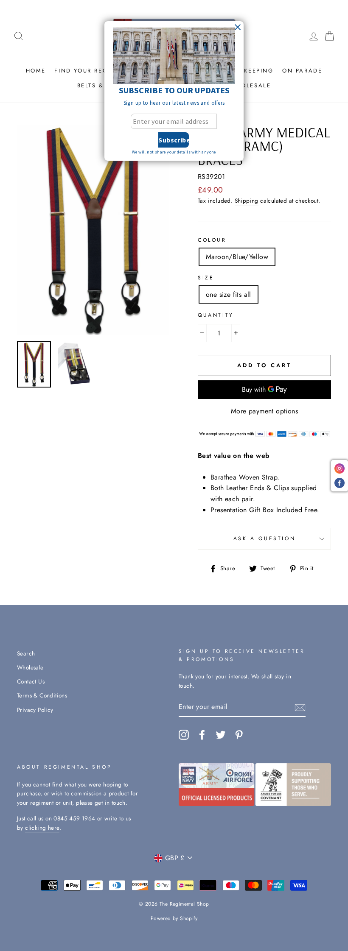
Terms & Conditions (42, 695)
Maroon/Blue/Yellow (237, 257)
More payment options (264, 411)
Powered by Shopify (174, 918)
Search (26, 653)
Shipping (246, 200)
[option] (93, 230)
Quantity (216, 315)
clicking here (42, 827)
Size (206, 278)
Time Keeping (249, 71)
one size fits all (228, 294)
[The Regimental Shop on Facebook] (202, 735)
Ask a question (264, 538)
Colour (212, 240)
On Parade (302, 71)
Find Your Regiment (91, 71)
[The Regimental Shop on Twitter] (221, 735)
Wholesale (250, 85)
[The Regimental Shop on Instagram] (184, 735)
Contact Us (31, 681)
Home (36, 71)
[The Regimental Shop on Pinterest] (239, 735)
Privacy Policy (35, 710)
